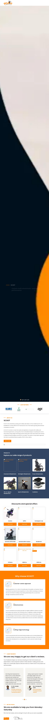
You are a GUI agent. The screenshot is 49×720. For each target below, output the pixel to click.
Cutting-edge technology (21, 630)
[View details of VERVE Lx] (24, 554)
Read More (10, 524)
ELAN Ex (10, 521)
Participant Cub (39, 521)
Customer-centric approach (22, 583)
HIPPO (24, 521)
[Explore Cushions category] (38, 483)
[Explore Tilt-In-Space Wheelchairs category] (10, 483)
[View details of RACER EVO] (38, 533)
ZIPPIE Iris (39, 562)
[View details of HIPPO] (24, 513)
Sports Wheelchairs (23, 492)
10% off (34, 551)
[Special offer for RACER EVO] (33, 529)
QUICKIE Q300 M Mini (10, 541)
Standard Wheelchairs (10, 474)
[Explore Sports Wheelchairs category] (24, 483)
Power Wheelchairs (37, 474)
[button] (20, 399)
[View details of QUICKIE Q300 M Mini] (10, 533)
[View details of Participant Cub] (38, 513)
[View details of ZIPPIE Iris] (38, 554)
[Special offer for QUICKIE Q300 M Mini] (4, 529)
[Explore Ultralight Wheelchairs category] (24, 465)
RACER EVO (39, 541)
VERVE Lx (24, 562)
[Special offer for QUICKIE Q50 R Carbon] (18, 529)
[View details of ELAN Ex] (10, 513)
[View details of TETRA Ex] (10, 554)
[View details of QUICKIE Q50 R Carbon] (24, 533)
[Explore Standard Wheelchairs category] (10, 465)
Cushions (35, 492)
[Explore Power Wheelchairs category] (38, 465)
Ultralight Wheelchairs (24, 474)
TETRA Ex (10, 562)
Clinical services (18, 605)
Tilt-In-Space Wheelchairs (7, 492)
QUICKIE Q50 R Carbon (24, 541)
